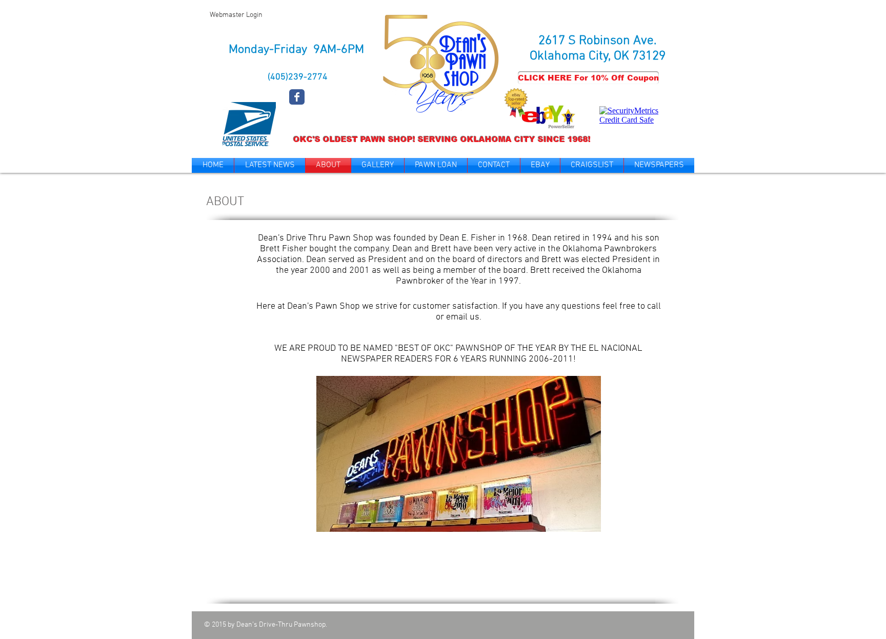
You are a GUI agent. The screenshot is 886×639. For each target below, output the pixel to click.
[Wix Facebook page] (297, 97)
